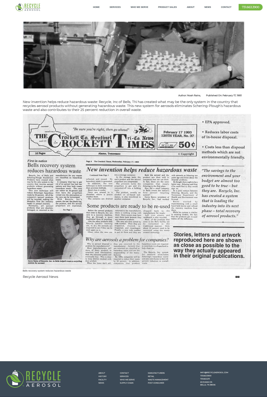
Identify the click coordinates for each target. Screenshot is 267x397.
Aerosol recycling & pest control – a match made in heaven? (89, 308)
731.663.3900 (250, 7)
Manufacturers (156, 373)
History (102, 376)
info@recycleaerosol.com (214, 372)
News (207, 7)
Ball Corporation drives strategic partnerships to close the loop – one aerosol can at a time (62, 312)
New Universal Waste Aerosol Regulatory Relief (198, 306)
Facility (102, 380)
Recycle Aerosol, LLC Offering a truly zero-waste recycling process (225, 310)
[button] (238, 277)
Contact (226, 7)
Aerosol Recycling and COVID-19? (171, 304)
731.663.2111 (205, 379)
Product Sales (167, 7)
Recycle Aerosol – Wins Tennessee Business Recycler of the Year (35, 310)
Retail (151, 376)
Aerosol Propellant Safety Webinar (144, 304)
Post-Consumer (156, 383)
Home (96, 7)
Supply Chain (126, 383)
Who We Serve (139, 7)
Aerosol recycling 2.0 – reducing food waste (116, 306)
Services (115, 7)
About (191, 7)
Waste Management (158, 380)
